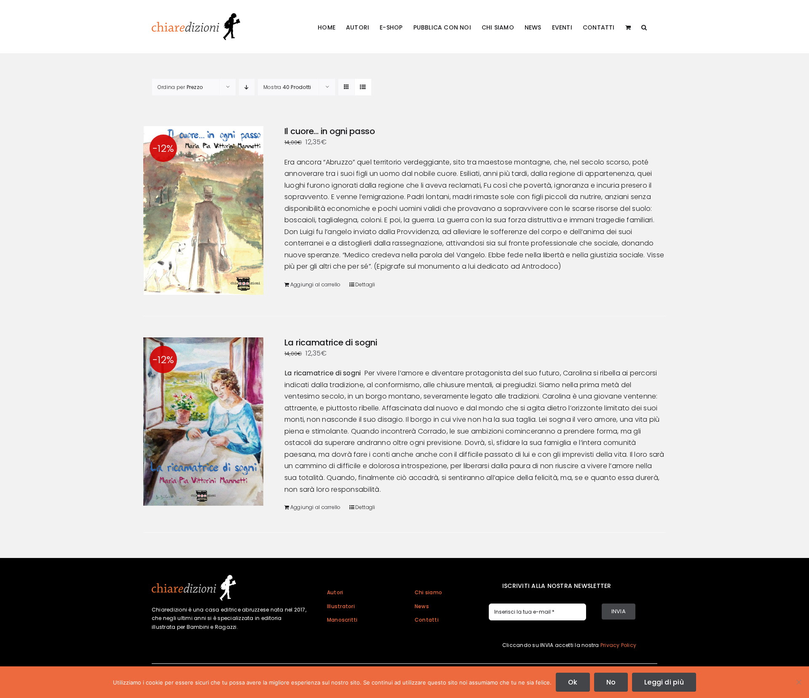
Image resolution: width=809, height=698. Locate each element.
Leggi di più (664, 682)
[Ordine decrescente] (246, 87)
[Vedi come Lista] (363, 87)
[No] (798, 682)
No (611, 682)
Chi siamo (428, 592)
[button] (644, 26)
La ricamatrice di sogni (331, 342)
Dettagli (365, 284)
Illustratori (341, 606)
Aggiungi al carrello (315, 284)
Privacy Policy (618, 645)
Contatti (427, 619)
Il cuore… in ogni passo (329, 131)
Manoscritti (342, 619)
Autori (335, 592)
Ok (572, 682)
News (422, 606)
